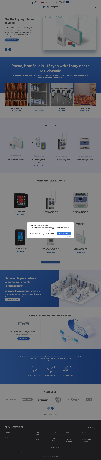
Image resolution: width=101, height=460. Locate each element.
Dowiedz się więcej (46, 230)
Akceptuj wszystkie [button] (63, 233)
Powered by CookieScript (66, 236)
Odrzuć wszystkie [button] (50, 233)
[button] (35, 233)
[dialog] (50, 230)
